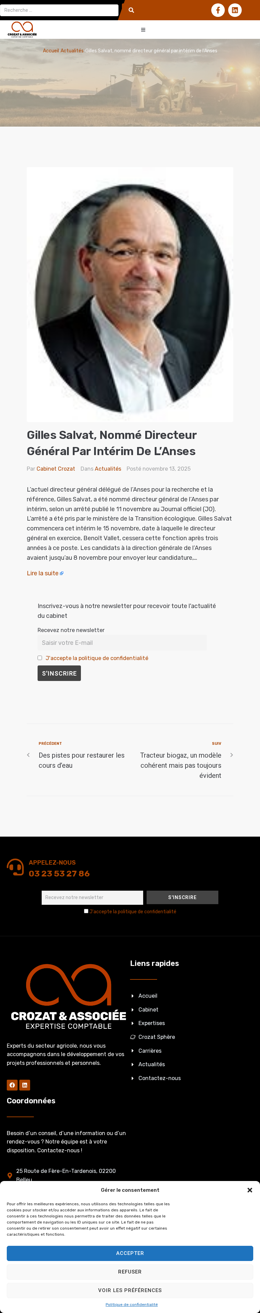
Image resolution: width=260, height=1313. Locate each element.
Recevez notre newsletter (71, 630)
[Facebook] (12, 1085)
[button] (249, 1190)
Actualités (72, 51)
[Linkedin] (235, 10)
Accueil (51, 51)
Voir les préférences (130, 1290)
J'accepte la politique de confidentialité (97, 658)
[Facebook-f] (218, 10)
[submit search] (131, 10)
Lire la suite (43, 573)
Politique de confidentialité (132, 1304)
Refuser (130, 1272)
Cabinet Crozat (56, 469)
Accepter (130, 1253)
